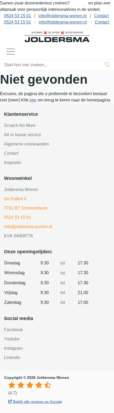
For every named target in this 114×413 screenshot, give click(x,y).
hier (33, 100)
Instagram (13, 348)
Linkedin (12, 357)
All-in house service (22, 134)
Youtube (12, 339)
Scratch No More (20, 125)
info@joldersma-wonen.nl (62, 16)
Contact (101, 16)
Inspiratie (12, 162)
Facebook (13, 329)
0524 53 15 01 (17, 16)
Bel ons (79, 3)
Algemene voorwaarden (26, 144)
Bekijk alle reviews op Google (37, 401)
